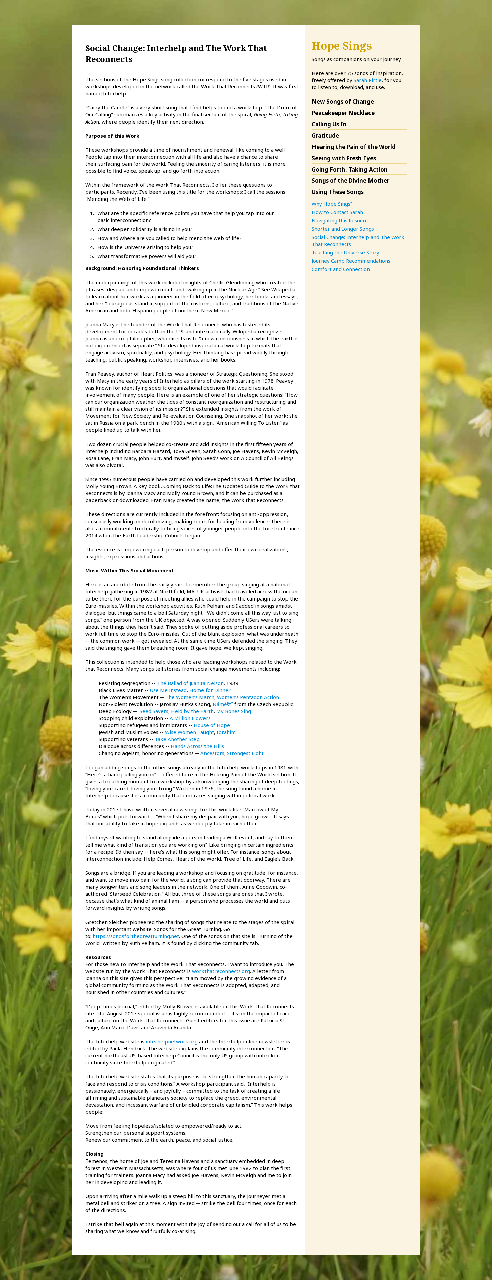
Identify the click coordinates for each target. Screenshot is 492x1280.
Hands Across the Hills (197, 746)
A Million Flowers (190, 718)
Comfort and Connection (341, 269)
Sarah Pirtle (368, 80)
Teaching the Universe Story (345, 252)
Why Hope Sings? (332, 203)
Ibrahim (226, 732)
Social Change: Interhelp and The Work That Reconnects (358, 240)
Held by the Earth (192, 711)
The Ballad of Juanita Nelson (190, 682)
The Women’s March (189, 697)
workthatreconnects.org (221, 971)
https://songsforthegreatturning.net (136, 936)
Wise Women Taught (189, 732)
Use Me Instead (168, 690)
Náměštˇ (223, 704)
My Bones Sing (233, 711)
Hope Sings (342, 45)
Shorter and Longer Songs (343, 228)
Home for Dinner (210, 690)
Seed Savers (154, 711)
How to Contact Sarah (337, 212)
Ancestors (212, 753)
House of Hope (212, 725)
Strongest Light (245, 753)
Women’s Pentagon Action (248, 697)
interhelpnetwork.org (172, 1041)
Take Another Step (177, 739)
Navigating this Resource (341, 220)
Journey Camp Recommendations (351, 260)
